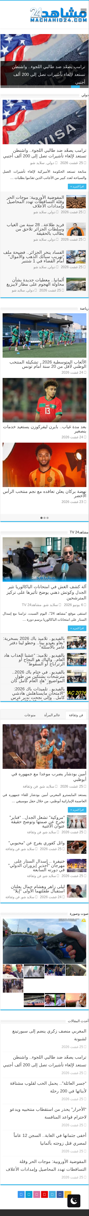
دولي (85, 95)
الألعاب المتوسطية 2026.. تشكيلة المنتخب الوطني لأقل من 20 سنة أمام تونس (48, 364)
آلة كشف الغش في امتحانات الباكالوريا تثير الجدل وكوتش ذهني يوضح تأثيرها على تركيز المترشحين (46, 592)
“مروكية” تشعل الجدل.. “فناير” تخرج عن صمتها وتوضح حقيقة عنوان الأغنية (37, 821)
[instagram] (21, 1194)
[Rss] (67, 1194)
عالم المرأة (52, 715)
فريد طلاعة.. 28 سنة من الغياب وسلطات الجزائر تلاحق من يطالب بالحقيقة (35, 229)
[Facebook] (60, 1194)
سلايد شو (37, 163)
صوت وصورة (79, 913)
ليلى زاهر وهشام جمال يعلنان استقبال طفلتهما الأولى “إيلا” (38, 888)
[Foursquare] (28, 1194)
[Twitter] (52, 1194)
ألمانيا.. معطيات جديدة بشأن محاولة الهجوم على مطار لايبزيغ (35, 282)
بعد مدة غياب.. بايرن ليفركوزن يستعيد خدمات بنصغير (44, 428)
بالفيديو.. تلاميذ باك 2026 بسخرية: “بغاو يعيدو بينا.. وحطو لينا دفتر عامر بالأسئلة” (34, 642)
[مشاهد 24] (58, 14)
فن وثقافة (76, 715)
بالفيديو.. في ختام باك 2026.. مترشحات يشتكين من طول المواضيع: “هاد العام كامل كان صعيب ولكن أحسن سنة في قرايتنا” (48, 681)
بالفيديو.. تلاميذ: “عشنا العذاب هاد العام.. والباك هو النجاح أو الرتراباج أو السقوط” (34, 659)
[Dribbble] (36, 1194)
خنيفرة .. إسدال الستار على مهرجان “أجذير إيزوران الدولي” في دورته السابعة (36, 865)
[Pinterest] (44, 1194)
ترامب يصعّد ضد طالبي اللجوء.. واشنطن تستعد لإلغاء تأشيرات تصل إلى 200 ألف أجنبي (48, 73)
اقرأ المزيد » (77, 186)
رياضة (84, 308)
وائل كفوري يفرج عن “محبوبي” (36, 842)
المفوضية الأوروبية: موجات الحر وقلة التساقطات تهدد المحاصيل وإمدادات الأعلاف (35, 201)
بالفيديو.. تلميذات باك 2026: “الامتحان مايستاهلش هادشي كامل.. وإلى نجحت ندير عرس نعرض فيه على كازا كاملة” (38, 695)
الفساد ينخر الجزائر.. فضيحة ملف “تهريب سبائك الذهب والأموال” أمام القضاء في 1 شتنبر (33, 256)
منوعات (30, 715)
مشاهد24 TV (79, 532)
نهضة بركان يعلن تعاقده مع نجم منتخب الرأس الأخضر (44, 493)
